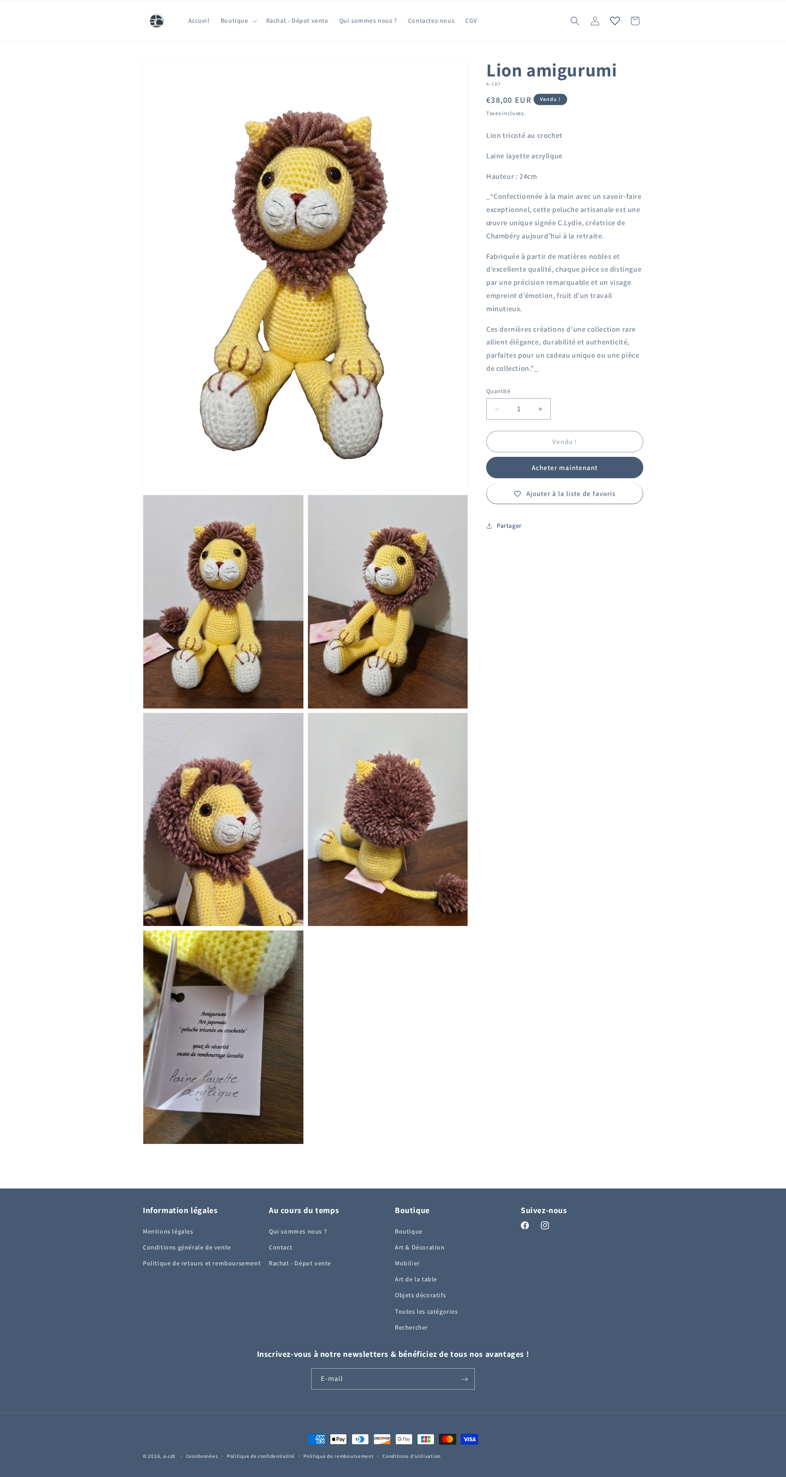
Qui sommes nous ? (298, 1231)
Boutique (409, 1231)
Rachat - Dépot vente (300, 1263)
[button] (238, 20)
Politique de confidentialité (261, 1455)
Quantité (498, 391)
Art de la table (416, 1279)
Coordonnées (202, 1455)
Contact (280, 1247)
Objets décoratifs (420, 1295)
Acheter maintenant (565, 468)
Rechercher (411, 1327)
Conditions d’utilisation (412, 1455)
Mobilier (407, 1263)
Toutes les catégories (426, 1311)
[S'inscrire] (464, 1379)
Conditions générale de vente (187, 1247)
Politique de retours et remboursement (202, 1263)
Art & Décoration (420, 1247)
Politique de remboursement (338, 1455)
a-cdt (169, 1456)
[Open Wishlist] (615, 21)
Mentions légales (168, 1231)
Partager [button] (509, 525)
